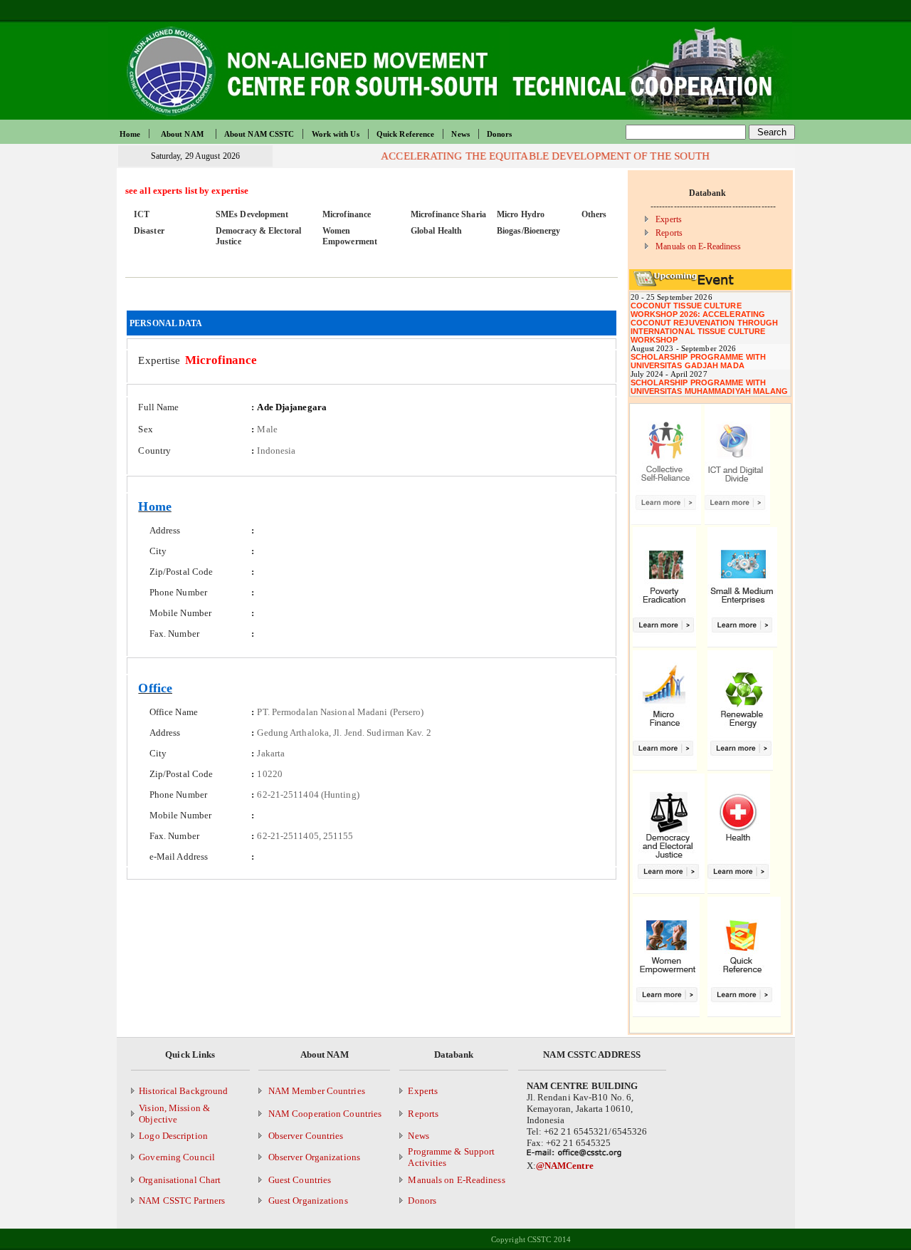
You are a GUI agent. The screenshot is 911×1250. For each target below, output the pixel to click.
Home (130, 134)
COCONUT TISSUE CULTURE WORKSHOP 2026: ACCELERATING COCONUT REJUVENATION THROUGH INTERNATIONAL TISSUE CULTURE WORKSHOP (705, 322)
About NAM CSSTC (259, 134)
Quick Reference (405, 134)
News (460, 134)
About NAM (182, 134)
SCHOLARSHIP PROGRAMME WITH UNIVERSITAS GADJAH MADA (699, 361)
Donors (499, 134)
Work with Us (335, 134)
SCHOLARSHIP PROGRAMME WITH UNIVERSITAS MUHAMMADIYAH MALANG (710, 386)
